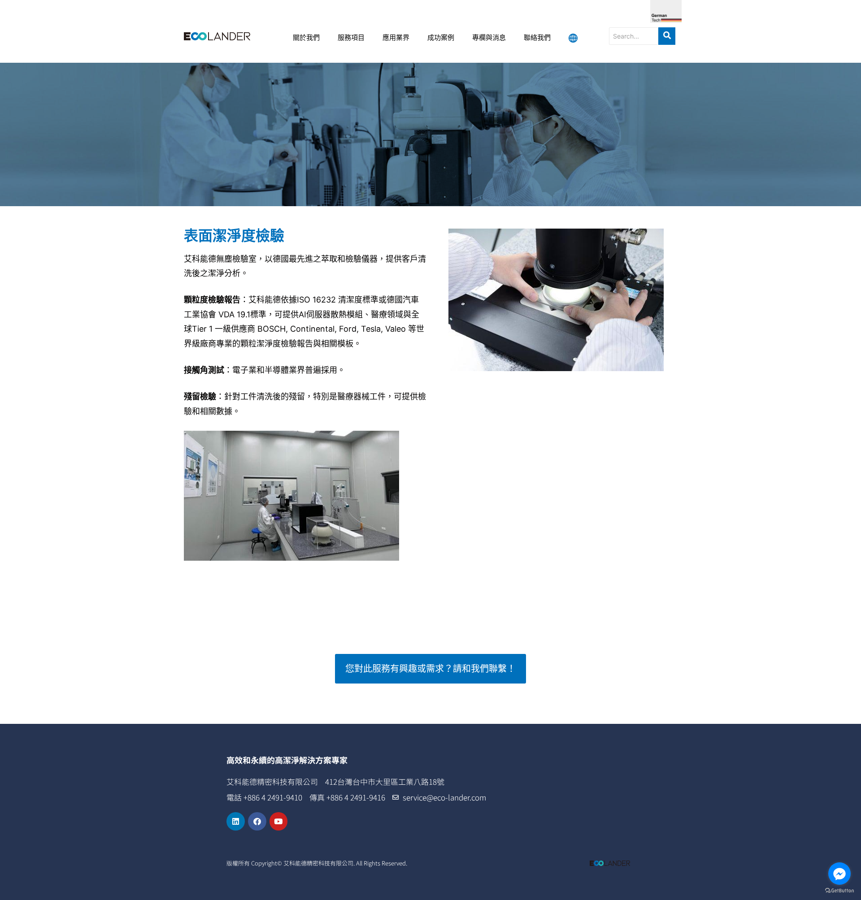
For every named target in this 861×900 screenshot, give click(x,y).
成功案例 (440, 38)
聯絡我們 (537, 38)
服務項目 (351, 38)
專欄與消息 (489, 38)
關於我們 (306, 38)
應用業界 (396, 38)
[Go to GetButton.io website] (839, 891)
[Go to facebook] (839, 873)
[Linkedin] (235, 821)
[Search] (666, 36)
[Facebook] (257, 821)
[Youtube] (279, 821)
